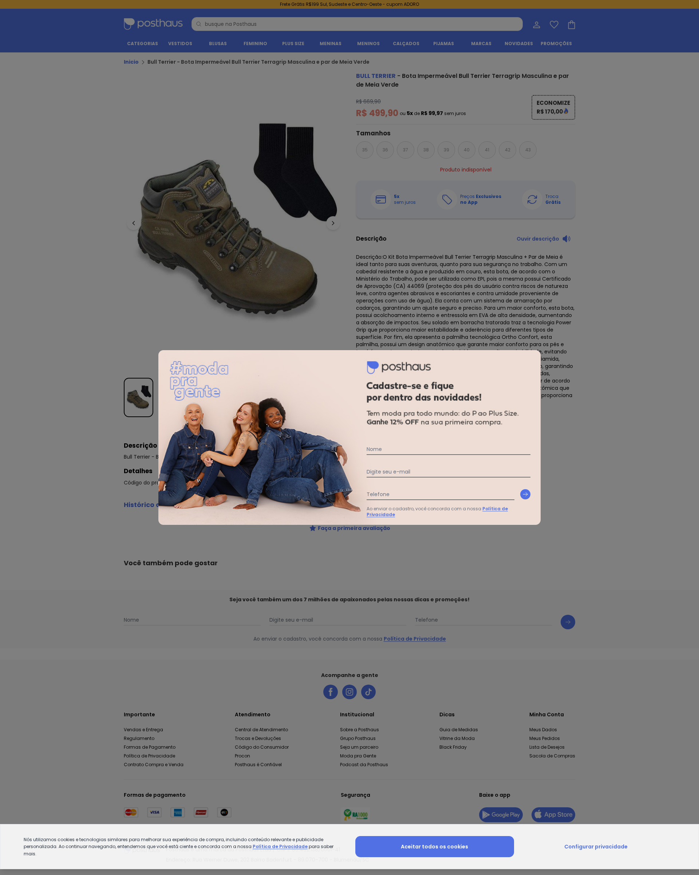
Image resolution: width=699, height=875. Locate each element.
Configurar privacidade (596, 846)
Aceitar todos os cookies (434, 846)
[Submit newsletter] (525, 494)
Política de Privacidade (280, 846)
